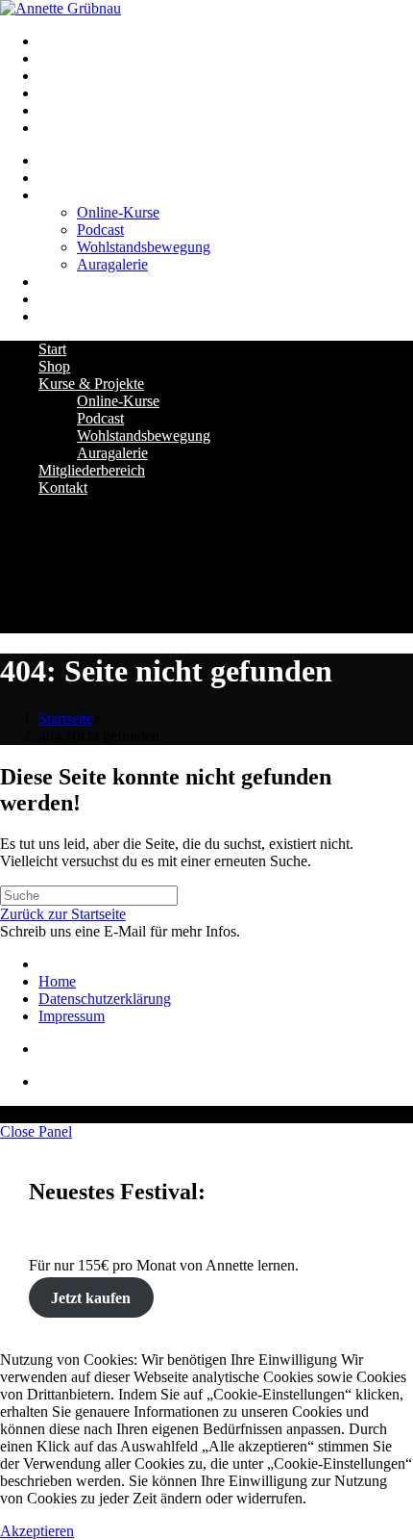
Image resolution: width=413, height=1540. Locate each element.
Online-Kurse (118, 401)
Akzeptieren (37, 1531)
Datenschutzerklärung (104, 998)
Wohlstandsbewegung (143, 435)
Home (57, 981)
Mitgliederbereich (91, 470)
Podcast (100, 418)
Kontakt (62, 487)
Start (52, 349)
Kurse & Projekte (91, 383)
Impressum (71, 1016)
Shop (54, 366)
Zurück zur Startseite (63, 914)
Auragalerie (112, 453)
